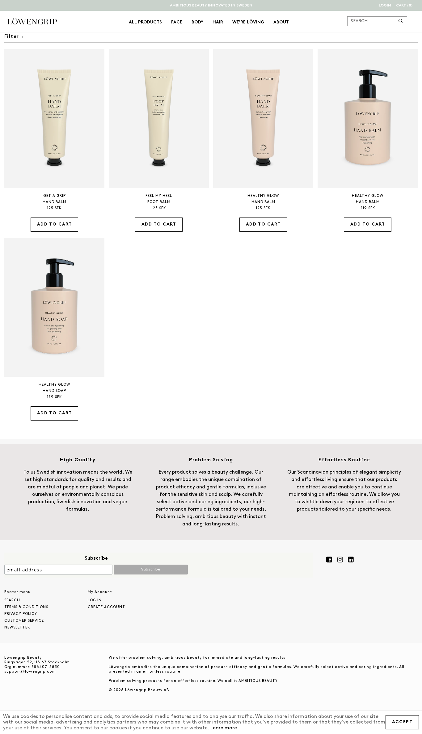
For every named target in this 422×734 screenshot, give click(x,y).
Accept (402, 722)
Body (197, 22)
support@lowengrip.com (30, 672)
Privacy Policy (20, 614)
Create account (106, 607)
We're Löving (248, 22)
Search (12, 600)
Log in (95, 600)
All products (145, 22)
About (281, 22)
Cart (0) (404, 5)
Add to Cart (54, 224)
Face (176, 22)
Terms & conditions (26, 607)
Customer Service (24, 621)
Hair (218, 22)
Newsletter (17, 627)
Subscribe (96, 558)
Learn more (223, 728)
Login (385, 5)
